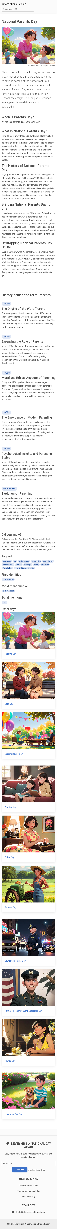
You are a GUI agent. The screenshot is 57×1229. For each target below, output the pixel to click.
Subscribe (20, 1169)
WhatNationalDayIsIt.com (37, 1224)
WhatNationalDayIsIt (14, 4)
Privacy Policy (28, 1196)
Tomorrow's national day (28, 1191)
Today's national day (28, 1185)
